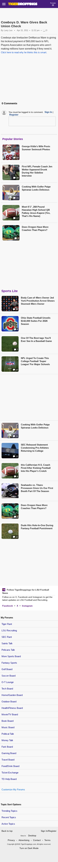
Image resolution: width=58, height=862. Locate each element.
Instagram (27, 606)
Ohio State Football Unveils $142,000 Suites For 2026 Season (35, 321)
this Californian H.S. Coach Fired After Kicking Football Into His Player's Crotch (36, 468)
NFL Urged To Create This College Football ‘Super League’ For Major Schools (35, 361)
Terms (47, 840)
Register (13, 114)
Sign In (48, 112)
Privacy (11, 840)
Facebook (7, 606)
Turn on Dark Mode (29, 848)
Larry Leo (8, 30)
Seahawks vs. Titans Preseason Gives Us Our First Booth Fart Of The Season (37, 488)
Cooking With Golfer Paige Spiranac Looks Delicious (36, 188)
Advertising (24, 840)
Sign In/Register (48, 831)
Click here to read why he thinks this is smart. (24, 52)
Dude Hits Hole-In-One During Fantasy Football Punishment (37, 527)
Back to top (7, 831)
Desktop (32, 835)
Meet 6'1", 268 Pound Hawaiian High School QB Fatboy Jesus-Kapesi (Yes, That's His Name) (36, 211)
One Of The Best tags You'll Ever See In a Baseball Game (36, 339)
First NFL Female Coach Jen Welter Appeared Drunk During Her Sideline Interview (37, 171)
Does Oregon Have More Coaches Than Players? (35, 228)
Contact (37, 840)
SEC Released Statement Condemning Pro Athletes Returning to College (35, 447)
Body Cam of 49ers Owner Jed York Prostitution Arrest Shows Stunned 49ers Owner (38, 300)
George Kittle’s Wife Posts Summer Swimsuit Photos (36, 148)
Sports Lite (9, 291)
